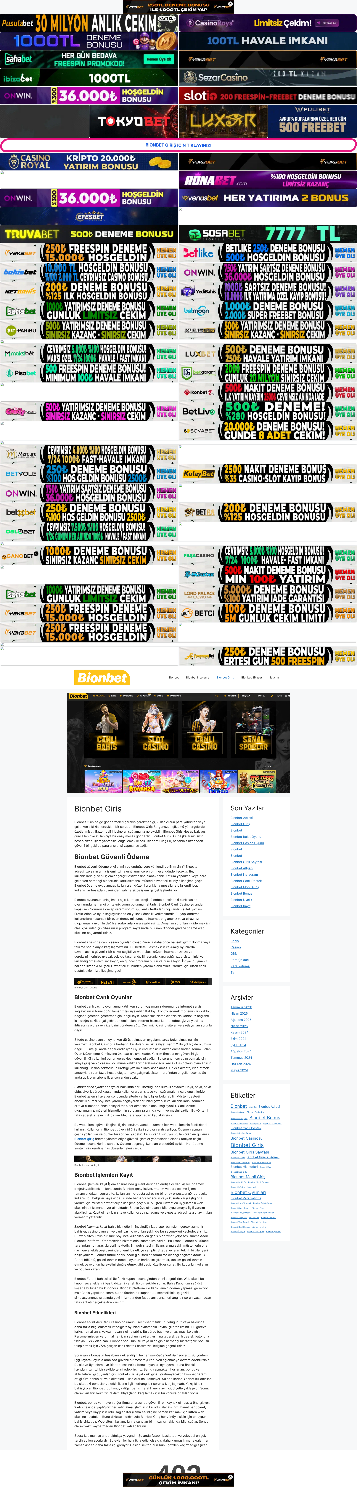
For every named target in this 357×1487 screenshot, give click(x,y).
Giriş (234, 953)
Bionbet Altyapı (242, 868)
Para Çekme (240, 960)
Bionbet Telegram (239, 1217)
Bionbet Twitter (268, 1217)
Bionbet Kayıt (240, 906)
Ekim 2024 (238, 1039)
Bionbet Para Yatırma (246, 1198)
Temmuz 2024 (241, 1057)
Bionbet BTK (255, 1124)
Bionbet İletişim (238, 1231)
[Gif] (178, 342)
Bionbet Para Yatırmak (241, 1203)
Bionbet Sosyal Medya (241, 1213)
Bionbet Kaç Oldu (239, 1172)
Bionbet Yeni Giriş (259, 1222)
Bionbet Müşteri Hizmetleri (243, 1187)
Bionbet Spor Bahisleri (263, 1213)
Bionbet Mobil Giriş (245, 887)
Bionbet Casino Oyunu (247, 843)
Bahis (235, 941)
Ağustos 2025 (241, 1020)
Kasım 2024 (239, 1032)
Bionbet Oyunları (248, 1192)
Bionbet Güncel (238, 1157)
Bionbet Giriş (225, 677)
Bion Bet (253, 1107)
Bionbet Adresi (242, 818)
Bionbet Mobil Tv (238, 1182)
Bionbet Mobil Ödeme (258, 1182)
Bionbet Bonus (241, 893)
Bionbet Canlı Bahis (272, 1124)
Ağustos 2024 (241, 1051)
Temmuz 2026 (241, 1007)
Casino (236, 947)
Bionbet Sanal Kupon (240, 1208)
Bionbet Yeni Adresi (240, 1222)
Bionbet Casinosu (247, 1138)
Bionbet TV (254, 1217)
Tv (232, 972)
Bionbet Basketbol (255, 1112)
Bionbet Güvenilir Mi (261, 1162)
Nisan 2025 (239, 1026)
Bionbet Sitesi (258, 1208)
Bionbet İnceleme (197, 677)
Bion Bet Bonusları (239, 1124)
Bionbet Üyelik (241, 900)
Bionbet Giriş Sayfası (246, 862)
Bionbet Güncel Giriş (240, 1162)
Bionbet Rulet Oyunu (246, 837)
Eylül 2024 (238, 1045)
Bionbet (173, 677)
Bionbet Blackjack (239, 1118)
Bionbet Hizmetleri (244, 1167)
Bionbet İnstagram (244, 874)
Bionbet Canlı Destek (246, 881)
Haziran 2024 (241, 1064)
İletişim (274, 677)
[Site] (89, 252)
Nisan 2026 (239, 1013)
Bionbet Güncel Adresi (263, 1157)
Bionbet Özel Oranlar (240, 1227)
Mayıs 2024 (239, 1070)
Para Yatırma (240, 966)
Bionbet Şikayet (251, 677)
